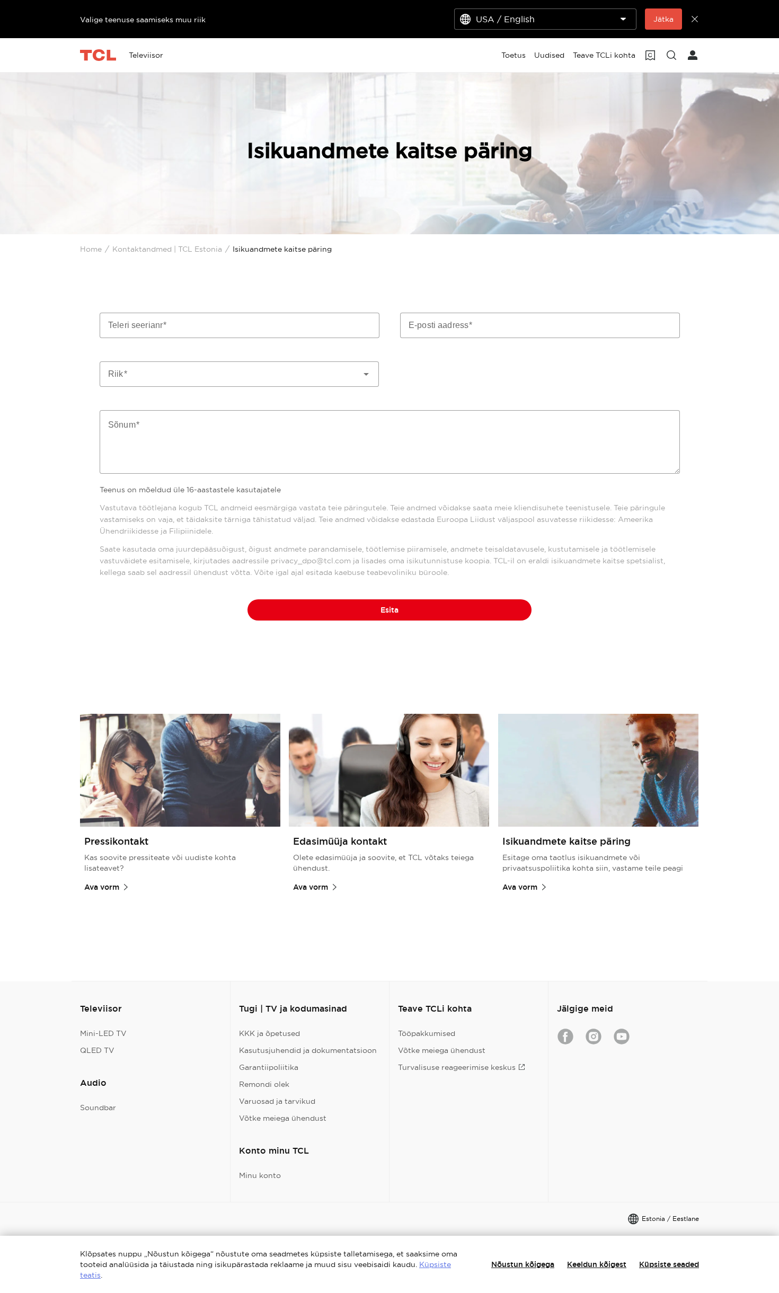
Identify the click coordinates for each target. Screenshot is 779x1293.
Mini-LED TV (103, 1033)
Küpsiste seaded (669, 1264)
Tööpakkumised (426, 1033)
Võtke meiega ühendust (282, 1118)
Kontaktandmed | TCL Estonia (167, 249)
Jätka (663, 19)
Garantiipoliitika (268, 1067)
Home (91, 249)
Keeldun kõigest (596, 1264)
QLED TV (97, 1050)
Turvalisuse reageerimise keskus (457, 1067)
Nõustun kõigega (522, 1264)
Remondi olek (264, 1084)
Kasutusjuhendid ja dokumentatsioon (308, 1050)
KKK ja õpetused (269, 1033)
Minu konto (260, 1175)
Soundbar (98, 1107)
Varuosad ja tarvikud (277, 1101)
